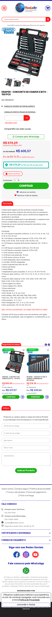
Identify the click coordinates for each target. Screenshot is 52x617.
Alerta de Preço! (13, 174)
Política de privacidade (40, 489)
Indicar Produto (26, 470)
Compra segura (22, 489)
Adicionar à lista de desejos (27, 195)
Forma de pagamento (36, 492)
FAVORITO (23, 350)
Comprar (26, 185)
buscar (48, 19)
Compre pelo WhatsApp (27, 136)
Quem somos (7, 489)
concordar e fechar (26, 604)
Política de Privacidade (29, 600)
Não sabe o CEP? (11, 123)
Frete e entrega (27, 495)
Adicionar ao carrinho (27, 192)
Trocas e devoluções (16, 492)
